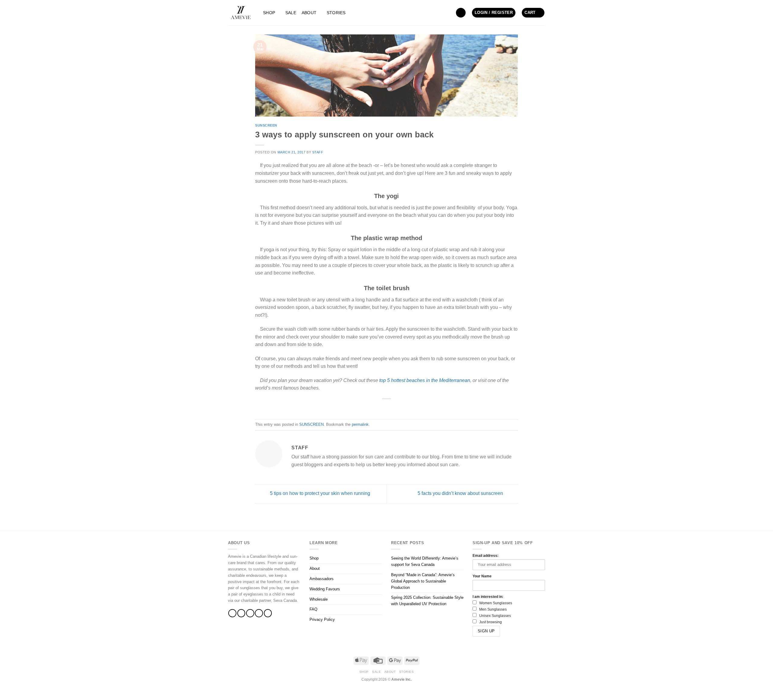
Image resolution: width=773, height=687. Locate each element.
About (309, 12)
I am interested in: (488, 597)
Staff (317, 152)
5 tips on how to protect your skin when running (319, 493)
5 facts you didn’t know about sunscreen (461, 493)
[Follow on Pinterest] (268, 613)
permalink (360, 424)
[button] (461, 13)
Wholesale (319, 599)
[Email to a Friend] (393, 408)
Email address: (486, 555)
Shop (269, 12)
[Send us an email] (259, 613)
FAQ (313, 609)
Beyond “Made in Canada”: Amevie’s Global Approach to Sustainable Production (423, 581)
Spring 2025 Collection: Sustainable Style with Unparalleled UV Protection (427, 600)
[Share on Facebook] (379, 408)
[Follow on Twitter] (250, 613)
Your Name (482, 576)
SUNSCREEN (266, 125)
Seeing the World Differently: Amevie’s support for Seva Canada (424, 561)
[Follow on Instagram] (241, 613)
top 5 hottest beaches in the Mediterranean (424, 380)
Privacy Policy (322, 619)
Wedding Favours (325, 589)
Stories (336, 12)
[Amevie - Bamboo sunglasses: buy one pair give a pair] (241, 12)
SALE (290, 12)
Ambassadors (322, 578)
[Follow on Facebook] (232, 613)
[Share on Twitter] (386, 408)
